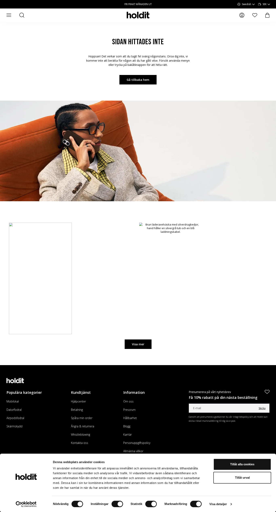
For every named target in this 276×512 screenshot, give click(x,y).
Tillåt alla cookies (242, 464)
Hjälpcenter (78, 401)
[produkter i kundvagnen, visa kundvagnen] (267, 15)
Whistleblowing (80, 434)
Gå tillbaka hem (138, 80)
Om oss (128, 401)
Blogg (126, 426)
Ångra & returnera (82, 426)
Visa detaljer (218, 504)
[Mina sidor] (241, 15)
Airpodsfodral (15, 418)
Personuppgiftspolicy (136, 443)
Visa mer (138, 344)
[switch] (117, 504)
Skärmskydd (14, 426)
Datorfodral (14, 410)
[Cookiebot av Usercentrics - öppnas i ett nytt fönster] (26, 504)
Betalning (77, 410)
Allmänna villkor (133, 451)
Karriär (127, 434)
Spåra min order (81, 418)
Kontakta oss (79, 443)
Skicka (262, 408)
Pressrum (129, 410)
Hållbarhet (130, 418)
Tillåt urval (242, 477)
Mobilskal (12, 401)
